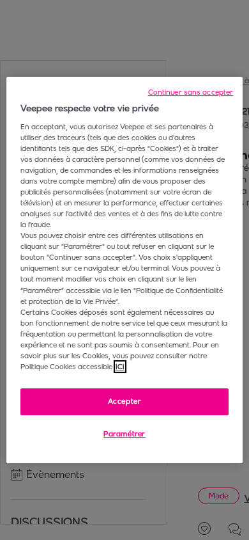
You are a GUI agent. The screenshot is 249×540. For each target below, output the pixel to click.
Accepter (125, 401)
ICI (120, 366)
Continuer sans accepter (191, 92)
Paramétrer (124, 433)
